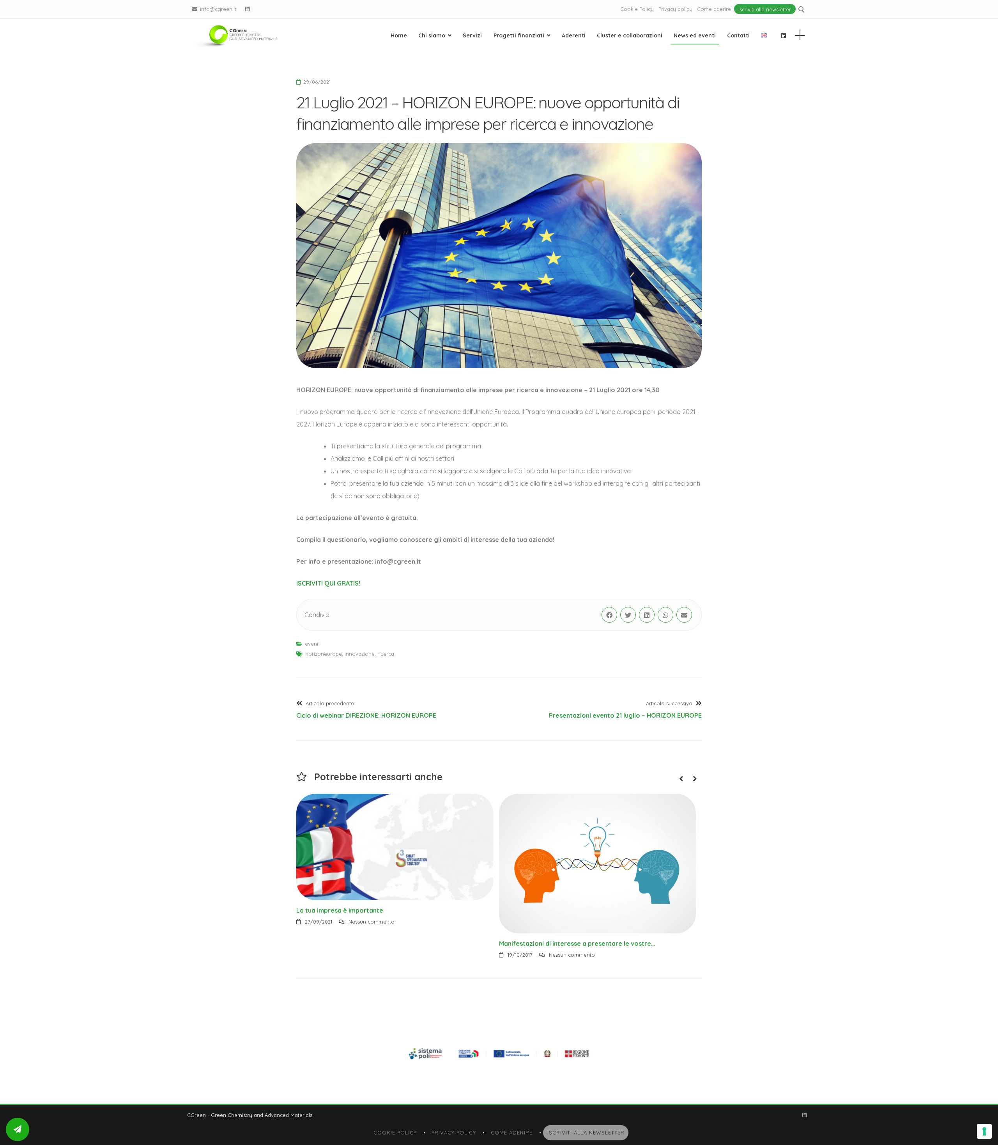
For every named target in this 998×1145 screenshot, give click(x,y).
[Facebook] (609, 615)
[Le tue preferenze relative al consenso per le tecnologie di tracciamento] (984, 1131)
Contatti (738, 35)
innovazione (360, 654)
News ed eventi (695, 35)
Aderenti (574, 35)
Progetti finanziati (519, 35)
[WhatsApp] (665, 615)
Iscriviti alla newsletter (764, 9)
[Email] (684, 615)
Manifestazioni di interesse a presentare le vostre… (374, 943)
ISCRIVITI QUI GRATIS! (328, 583)
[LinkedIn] (247, 9)
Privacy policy (675, 9)
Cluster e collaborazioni (629, 35)
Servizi (472, 35)
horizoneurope (323, 654)
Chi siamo (431, 35)
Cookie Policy (637, 9)
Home (399, 35)
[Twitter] (628, 615)
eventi (312, 644)
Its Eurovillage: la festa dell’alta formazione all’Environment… (592, 910)
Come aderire (714, 9)
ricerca (385, 654)
